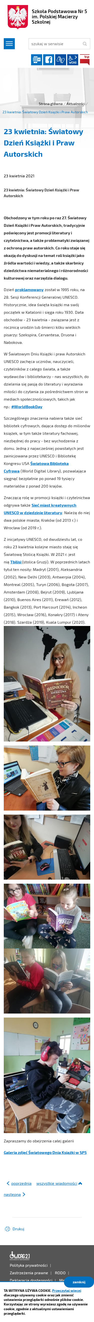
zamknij (79, 1282)
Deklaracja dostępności (19, 1255)
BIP (84, 59)
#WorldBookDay (26, 406)
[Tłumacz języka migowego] (60, 59)
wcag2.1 (72, 59)
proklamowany (29, 289)
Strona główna (51, 103)
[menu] (9, 43)
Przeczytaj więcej (66, 1290)
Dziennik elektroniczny (36, 59)
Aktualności (75, 103)
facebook (48, 59)
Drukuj (18, 1228)
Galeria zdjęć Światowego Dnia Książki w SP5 (45, 1152)
